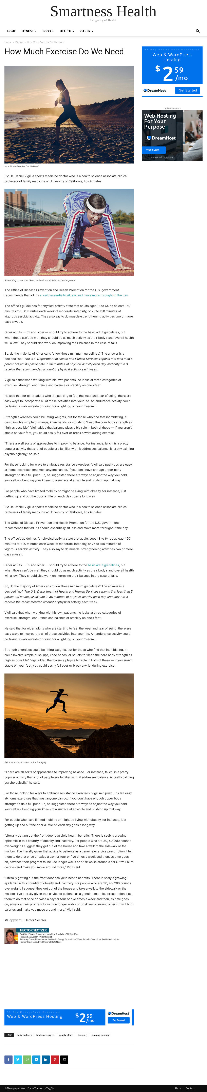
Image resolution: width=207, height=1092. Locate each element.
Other (85, 31)
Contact (190, 1088)
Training (82, 1034)
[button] (198, 31)
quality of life (66, 1034)
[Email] (64, 1059)
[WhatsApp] (27, 1059)
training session (101, 1034)
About (178, 1088)
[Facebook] (8, 1059)
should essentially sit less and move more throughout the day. (84, 295)
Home (11, 31)
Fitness (27, 31)
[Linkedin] (46, 1059)
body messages (45, 1034)
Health (65, 31)
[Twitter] (18, 1059)
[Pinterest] (55, 1059)
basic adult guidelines (103, 565)
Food (47, 31)
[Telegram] (36, 1059)
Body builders (24, 1034)
